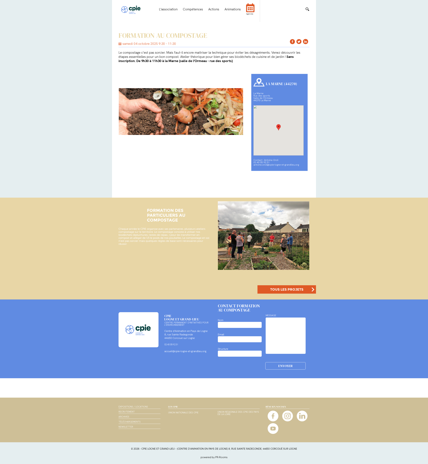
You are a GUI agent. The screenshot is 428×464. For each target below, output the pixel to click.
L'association (168, 9)
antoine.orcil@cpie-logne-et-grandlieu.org (276, 164)
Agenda (249, 14)
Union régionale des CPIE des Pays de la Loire (238, 413)
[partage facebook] (292, 41)
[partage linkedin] (305, 41)
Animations (233, 9)
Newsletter (126, 427)
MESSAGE (271, 315)
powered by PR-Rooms (214, 457)
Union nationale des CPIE (183, 412)
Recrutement (127, 411)
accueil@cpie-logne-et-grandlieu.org (185, 351)
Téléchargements (130, 422)
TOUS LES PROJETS (286, 289)
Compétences (193, 9)
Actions (213, 9)
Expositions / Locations (133, 406)
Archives (124, 417)
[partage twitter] (299, 41)
